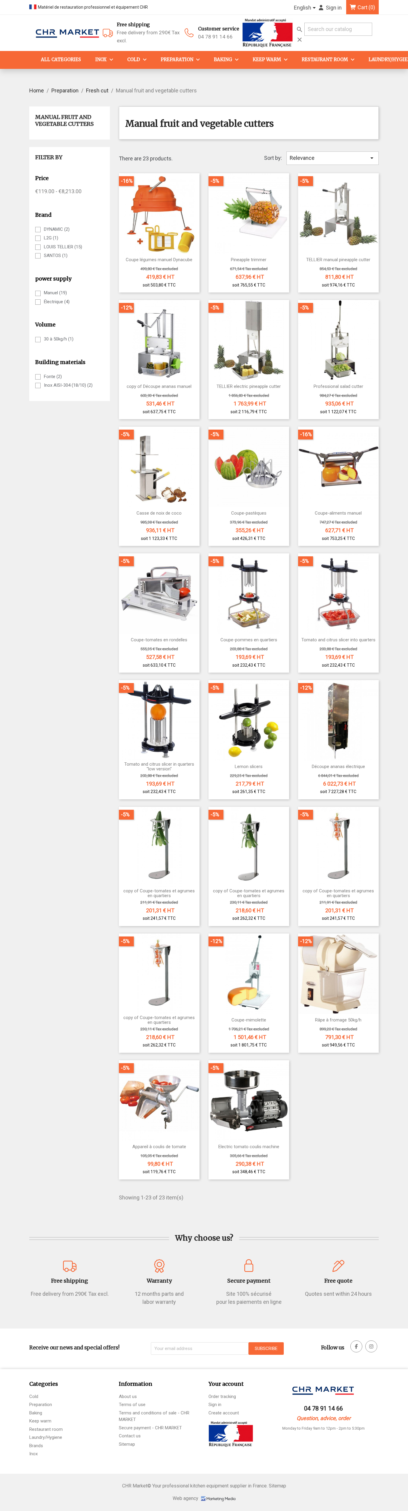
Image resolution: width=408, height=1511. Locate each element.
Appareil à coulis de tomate (159, 1146)
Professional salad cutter (338, 386)
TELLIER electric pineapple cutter (249, 386)
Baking (223, 59)
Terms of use (132, 1404)
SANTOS (56, 255)
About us (128, 1396)
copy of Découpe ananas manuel (159, 386)
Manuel (55, 292)
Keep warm (267, 59)
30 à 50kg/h (58, 339)
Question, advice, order (324, 1418)
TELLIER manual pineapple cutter (338, 259)
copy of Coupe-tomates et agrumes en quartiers (159, 893)
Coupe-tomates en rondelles (159, 640)
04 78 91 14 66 (215, 37)
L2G (51, 238)
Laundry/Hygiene (45, 1437)
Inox (101, 59)
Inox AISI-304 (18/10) (68, 385)
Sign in (214, 1404)
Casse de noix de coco (159, 513)
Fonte (53, 376)
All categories (61, 59)
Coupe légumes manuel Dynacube (159, 259)
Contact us (130, 1436)
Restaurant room (46, 1429)
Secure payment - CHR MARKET (150, 1428)
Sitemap (127, 1444)
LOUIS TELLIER (63, 247)
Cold (133, 59)
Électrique (57, 301)
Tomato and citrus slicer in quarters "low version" (159, 767)
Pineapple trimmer (248, 259)
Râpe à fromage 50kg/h (338, 1020)
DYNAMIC (57, 229)
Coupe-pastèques (248, 513)
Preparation (177, 59)
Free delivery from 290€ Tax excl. (148, 32)
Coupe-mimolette (248, 1020)
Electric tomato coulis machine (248, 1146)
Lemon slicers (249, 766)
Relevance (332, 158)
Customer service (218, 29)
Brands (36, 1445)
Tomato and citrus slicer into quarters (338, 640)
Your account (226, 1383)
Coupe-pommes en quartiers (248, 640)
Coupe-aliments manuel (338, 513)
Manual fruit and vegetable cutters (64, 120)
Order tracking (222, 1396)
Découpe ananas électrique (338, 766)
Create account (223, 1413)
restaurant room (325, 59)
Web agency (186, 1498)
